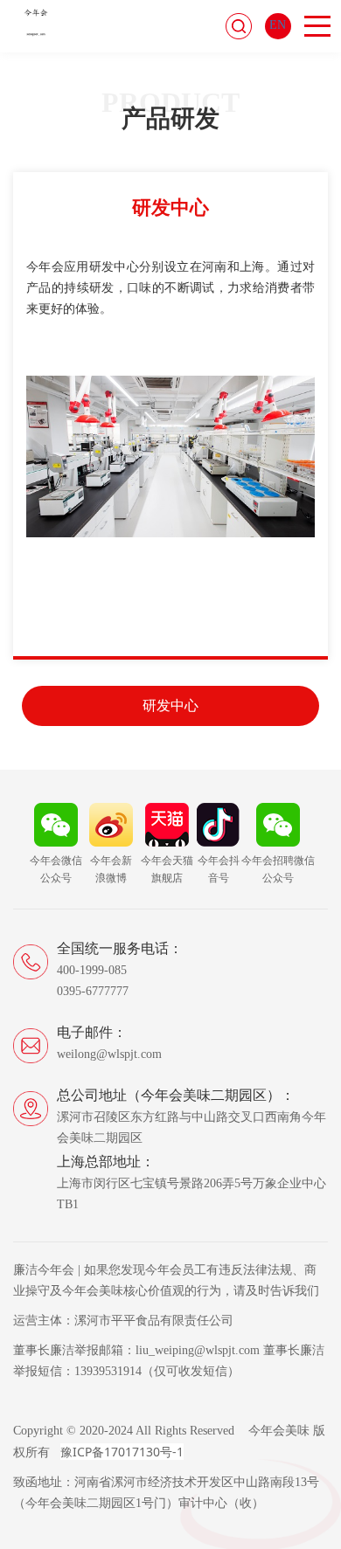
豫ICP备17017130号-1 (122, 1451)
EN (277, 24)
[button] (26, 427)
